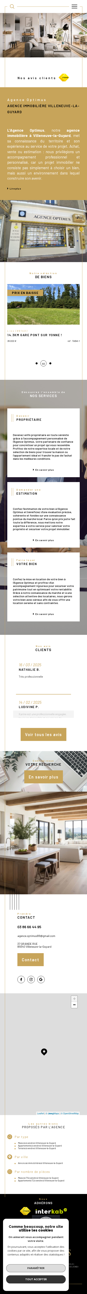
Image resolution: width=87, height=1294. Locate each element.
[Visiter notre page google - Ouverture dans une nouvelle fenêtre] (41, 979)
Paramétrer (36, 1268)
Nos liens (72, 1267)
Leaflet (40, 1113)
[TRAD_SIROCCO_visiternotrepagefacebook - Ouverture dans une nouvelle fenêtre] (21, 979)
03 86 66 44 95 (29, 927)
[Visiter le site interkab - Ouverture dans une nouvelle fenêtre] (51, 1211)
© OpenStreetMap (70, 1113)
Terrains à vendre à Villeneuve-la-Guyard (37, 1148)
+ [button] (74, 998)
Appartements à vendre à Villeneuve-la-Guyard (40, 1145)
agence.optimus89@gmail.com (36, 936)
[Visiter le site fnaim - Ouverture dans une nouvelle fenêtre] (25, 1211)
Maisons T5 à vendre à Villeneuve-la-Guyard (38, 1178)
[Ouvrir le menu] (74, 6)
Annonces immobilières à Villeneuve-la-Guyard (40, 1163)
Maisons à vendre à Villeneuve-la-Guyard (37, 1143)
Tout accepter (36, 1279)
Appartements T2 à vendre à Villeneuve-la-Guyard (41, 1180)
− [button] (74, 1004)
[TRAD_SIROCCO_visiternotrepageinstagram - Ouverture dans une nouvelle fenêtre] (31, 979)
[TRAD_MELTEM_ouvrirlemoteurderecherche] (12, 6)
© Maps (52, 1113)
